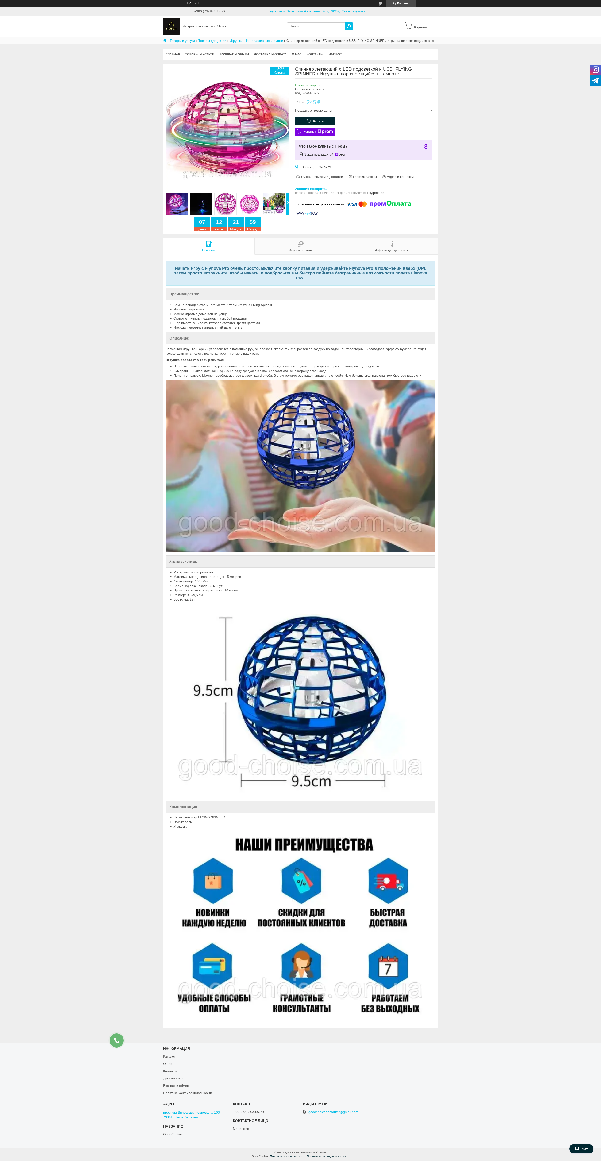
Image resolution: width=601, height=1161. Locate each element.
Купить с (310, 131)
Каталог (169, 1056)
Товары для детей (212, 41)
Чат (585, 1149)
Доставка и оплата (270, 54)
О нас (296, 54)
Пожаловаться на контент (287, 1156)
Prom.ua (321, 1152)
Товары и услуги (182, 41)
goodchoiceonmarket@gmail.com (333, 1112)
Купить (318, 121)
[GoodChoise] (171, 26)
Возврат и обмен (234, 54)
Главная (173, 54)
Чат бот (335, 54)
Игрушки (236, 41)
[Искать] (349, 26)
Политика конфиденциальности (187, 1093)
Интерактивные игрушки (264, 41)
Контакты (315, 54)
